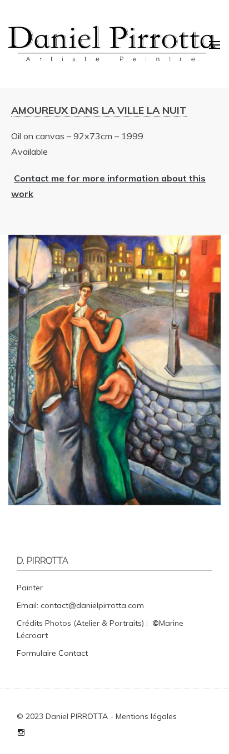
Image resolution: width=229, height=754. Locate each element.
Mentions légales (146, 716)
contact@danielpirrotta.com (92, 605)
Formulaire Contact (52, 653)
